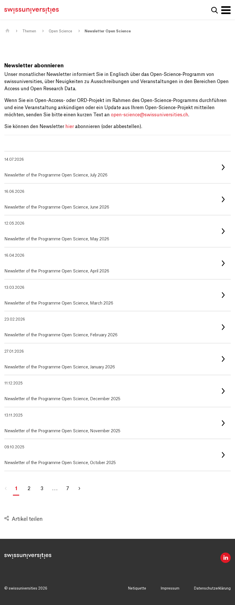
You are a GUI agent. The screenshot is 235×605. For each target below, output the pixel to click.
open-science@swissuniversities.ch (149, 115)
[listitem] (117, 167)
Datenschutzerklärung (212, 588)
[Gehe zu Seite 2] (81, 488)
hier (69, 126)
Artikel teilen (27, 519)
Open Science (60, 31)
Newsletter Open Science (108, 31)
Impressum (170, 588)
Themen (29, 31)
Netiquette (137, 588)
